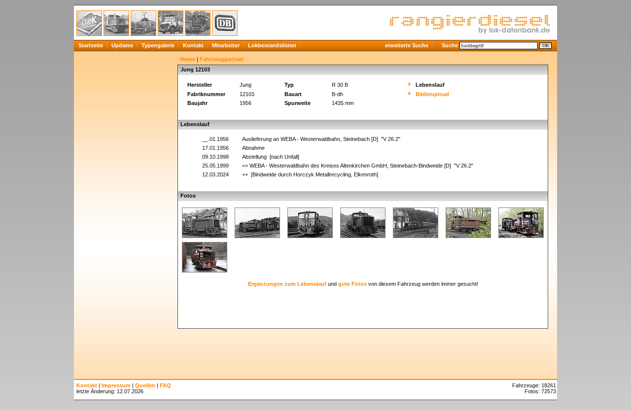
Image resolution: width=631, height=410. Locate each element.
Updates (122, 45)
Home (187, 59)
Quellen (145, 385)
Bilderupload (432, 94)
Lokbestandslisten (272, 45)
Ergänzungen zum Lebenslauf (287, 284)
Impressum (116, 385)
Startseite (90, 45)
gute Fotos (352, 284)
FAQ (165, 385)
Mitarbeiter (226, 45)
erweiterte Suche (406, 45)
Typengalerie (158, 45)
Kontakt (193, 45)
